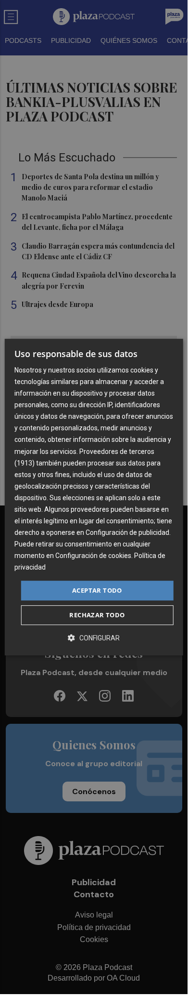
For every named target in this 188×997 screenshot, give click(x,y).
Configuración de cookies (93, 556)
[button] (94, 637)
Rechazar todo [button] (97, 615)
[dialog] (94, 497)
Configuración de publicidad (127, 532)
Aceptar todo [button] (97, 590)
